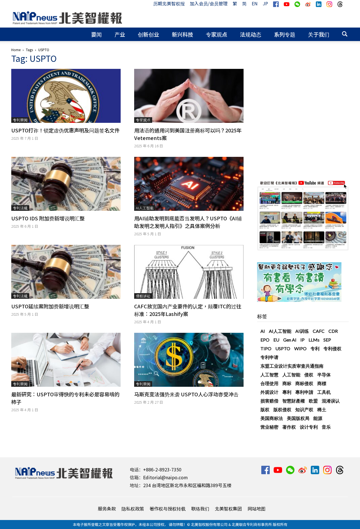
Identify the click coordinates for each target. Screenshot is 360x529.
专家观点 (216, 34)
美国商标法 (271, 418)
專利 (286, 392)
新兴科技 (182, 34)
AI (262, 331)
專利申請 (304, 392)
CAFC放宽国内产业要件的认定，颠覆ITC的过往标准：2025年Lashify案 (187, 309)
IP (302, 339)
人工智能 (291, 374)
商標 (321, 383)
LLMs (314, 339)
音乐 (326, 426)
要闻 (96, 34)
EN (255, 3)
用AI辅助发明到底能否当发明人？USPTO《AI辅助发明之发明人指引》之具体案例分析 (188, 221)
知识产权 (304, 409)
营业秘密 (269, 426)
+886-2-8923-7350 (162, 469)
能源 (317, 418)
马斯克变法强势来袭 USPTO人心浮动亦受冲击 (186, 394)
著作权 (289, 426)
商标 (286, 383)
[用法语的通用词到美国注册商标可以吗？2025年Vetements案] (189, 96)
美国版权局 (298, 418)
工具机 (324, 392)
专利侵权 (332, 348)
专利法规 (20, 208)
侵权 (308, 374)
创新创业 (148, 34)
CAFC (319, 331)
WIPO (300, 348)
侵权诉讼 (143, 296)
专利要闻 (20, 120)
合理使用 (269, 383)
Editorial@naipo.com (165, 477)
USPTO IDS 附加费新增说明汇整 (48, 218)
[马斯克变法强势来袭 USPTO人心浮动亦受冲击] (189, 360)
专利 (315, 348)
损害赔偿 (269, 400)
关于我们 (318, 34)
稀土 (321, 409)
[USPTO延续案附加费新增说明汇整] (66, 272)
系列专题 (284, 34)
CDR (333, 331)
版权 (264, 409)
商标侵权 (304, 383)
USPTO (282, 348)
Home (16, 49)
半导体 (324, 374)
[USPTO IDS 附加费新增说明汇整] (66, 184)
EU (276, 339)
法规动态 (250, 34)
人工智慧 (269, 374)
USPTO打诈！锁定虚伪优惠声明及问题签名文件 (65, 130)
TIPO (265, 348)
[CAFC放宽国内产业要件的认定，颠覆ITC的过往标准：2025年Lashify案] (189, 272)
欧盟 (313, 400)
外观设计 (269, 392)
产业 (119, 34)
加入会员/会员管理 (209, 3)
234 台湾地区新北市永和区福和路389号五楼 (187, 485)
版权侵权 (282, 409)
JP (265, 3)
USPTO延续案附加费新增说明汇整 (50, 306)
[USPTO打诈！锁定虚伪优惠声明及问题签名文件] (66, 96)
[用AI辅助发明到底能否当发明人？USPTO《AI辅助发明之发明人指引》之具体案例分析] (189, 184)
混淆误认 (331, 400)
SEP (327, 339)
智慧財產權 (293, 400)
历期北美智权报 (169, 3)
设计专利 (309, 426)
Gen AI (289, 339)
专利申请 (269, 357)
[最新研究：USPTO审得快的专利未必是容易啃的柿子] (66, 360)
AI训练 (302, 331)
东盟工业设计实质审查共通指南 (291, 366)
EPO (264, 339)
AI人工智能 (145, 208)
